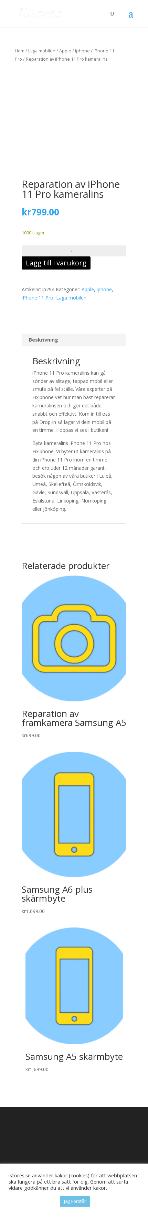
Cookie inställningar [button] (32, 1201)
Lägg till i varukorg (56, 262)
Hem (19, 51)
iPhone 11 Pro (37, 297)
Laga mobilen (41, 51)
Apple (65, 51)
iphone (82, 51)
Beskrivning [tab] (43, 339)
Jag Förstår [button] (75, 1201)
